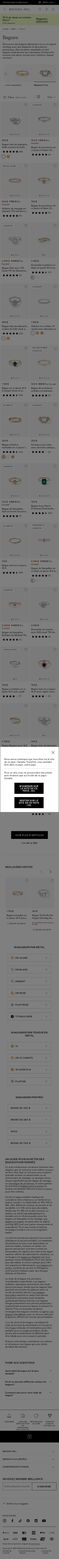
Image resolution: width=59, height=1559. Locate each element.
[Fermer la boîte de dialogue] (53, 752)
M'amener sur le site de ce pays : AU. (29, 788)
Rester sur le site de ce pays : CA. (29, 802)
